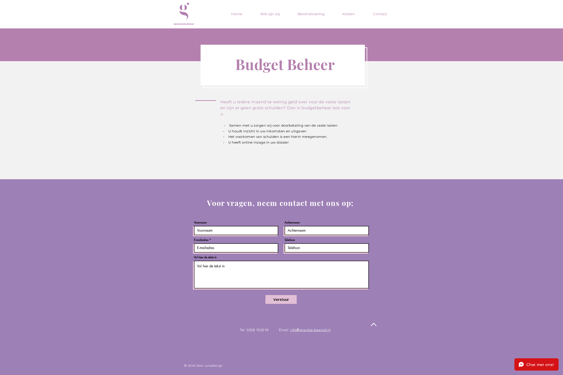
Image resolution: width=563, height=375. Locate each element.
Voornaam (200, 222)
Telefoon (290, 239)
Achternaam (292, 222)
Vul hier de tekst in (205, 257)
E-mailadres (201, 239)
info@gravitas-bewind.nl (310, 330)
